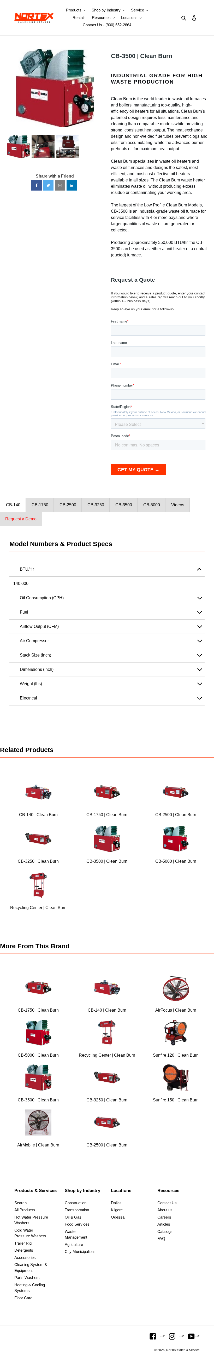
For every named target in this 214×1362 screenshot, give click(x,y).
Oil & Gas (73, 1217)
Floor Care (23, 1298)
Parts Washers (27, 1277)
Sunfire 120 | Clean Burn (176, 1055)
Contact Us (167, 1203)
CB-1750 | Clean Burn (106, 814)
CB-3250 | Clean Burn (38, 861)
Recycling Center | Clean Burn (38, 907)
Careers (164, 1217)
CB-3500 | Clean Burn (141, 56)
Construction (75, 1203)
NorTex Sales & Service (183, 1350)
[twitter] (48, 185)
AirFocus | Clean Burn (175, 1010)
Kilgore (117, 1210)
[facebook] (36, 185)
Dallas (116, 1203)
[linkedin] (72, 185)
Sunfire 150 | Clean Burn (176, 1100)
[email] (60, 185)
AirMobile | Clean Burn (38, 1145)
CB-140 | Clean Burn (38, 814)
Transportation (77, 1210)
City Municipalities (80, 1251)
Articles (163, 1224)
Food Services (77, 1224)
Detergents (23, 1250)
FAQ (161, 1238)
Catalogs (165, 1231)
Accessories (25, 1257)
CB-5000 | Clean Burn (175, 861)
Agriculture (74, 1244)
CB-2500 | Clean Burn (175, 814)
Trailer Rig (23, 1243)
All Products (24, 1210)
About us (165, 1210)
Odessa (117, 1217)
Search (20, 1203)
